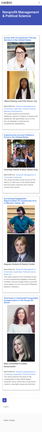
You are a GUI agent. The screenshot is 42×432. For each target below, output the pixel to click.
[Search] (4, 400)
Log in (6, 407)
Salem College (9, 420)
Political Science (29, 109)
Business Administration (13, 111)
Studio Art (8, 274)
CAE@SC (6, 2)
